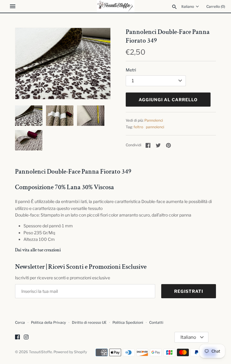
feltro (138, 127)
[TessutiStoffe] (115, 6)
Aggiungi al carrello (168, 99)
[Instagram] (26, 337)
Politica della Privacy (48, 322)
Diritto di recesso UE (89, 322)
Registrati (188, 291)
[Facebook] (17, 337)
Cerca (20, 322)
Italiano (187, 7)
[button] (97, 63)
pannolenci (155, 127)
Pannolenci (153, 120)
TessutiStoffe (40, 352)
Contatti (156, 322)
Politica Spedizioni (127, 322)
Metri (131, 69)
